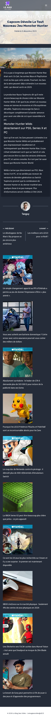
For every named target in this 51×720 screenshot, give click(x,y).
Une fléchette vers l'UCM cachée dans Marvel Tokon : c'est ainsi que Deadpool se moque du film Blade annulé (25, 650)
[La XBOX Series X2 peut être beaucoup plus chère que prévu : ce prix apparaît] (25, 497)
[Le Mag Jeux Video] (7, 5)
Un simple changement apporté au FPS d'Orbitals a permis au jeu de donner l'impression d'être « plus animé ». (25, 292)
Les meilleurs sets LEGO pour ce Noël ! (38, 233)
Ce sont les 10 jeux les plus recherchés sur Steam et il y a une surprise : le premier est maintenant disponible (25, 561)
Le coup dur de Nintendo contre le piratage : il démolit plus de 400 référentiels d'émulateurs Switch (23, 473)
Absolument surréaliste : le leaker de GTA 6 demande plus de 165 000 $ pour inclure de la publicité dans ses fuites (23, 384)
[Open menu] (46, 5)
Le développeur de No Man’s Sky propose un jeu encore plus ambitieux (12, 236)
